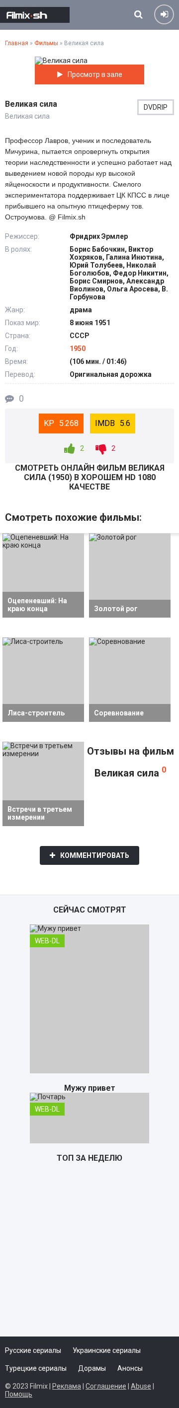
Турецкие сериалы (36, 1368)
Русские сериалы (33, 1350)
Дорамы (92, 1368)
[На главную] (35, 15)
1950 (78, 348)
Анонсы (130, 1368)
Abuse (141, 1386)
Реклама (66, 1386)
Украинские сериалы (107, 1350)
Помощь (18, 1394)
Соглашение (106, 1386)
